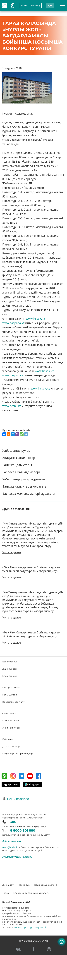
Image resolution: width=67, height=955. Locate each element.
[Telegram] (26, 434)
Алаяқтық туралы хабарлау (17, 856)
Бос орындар (9, 676)
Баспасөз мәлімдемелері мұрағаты (28, 493)
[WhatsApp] (22, 434)
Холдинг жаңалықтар (18, 458)
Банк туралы (9, 661)
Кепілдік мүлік (10, 720)
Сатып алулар (10, 713)
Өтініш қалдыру (11, 841)
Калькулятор (9, 694)
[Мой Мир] (13, 434)
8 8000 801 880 (22, 830)
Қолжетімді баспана (45, 884)
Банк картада (18, 799)
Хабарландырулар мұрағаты (24, 479)
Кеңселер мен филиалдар (17, 753)
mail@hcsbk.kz (10, 847)
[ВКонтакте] (4, 434)
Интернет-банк (11, 687)
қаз (50, 5)
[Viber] (17, 434)
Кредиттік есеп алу (13, 701)
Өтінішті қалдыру (31, 5)
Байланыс (8, 739)
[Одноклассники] (8, 434)
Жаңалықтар (9, 668)
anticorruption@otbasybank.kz (31, 927)
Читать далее (11, 552)
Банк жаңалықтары (17, 465)
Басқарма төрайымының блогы (31, 893)
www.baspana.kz (13, 323)
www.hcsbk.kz (35, 318)
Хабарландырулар (16, 450)
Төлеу (5, 893)
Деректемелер (11, 746)
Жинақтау (8, 884)
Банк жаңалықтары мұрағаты (24, 486)
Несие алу (24, 884)
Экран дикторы (11, 727)
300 (13, 822)
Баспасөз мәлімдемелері (21, 472)
